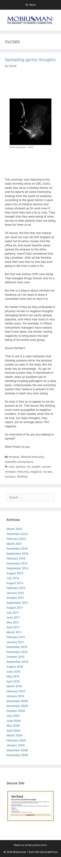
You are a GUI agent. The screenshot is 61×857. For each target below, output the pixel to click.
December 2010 (17, 647)
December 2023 (17, 534)
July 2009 (13, 715)
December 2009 (17, 701)
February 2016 (16, 558)
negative (36, 471)
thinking (22, 476)
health (36, 466)
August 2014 (15, 573)
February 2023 (16, 538)
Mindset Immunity (32, 456)
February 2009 (16, 740)
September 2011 (17, 602)
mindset (14, 456)
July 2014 (13, 578)
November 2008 (17, 755)
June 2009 (14, 720)
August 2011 (15, 607)
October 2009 (16, 711)
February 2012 (16, 588)
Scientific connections (19, 461)
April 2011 (13, 627)
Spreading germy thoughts (30, 59)
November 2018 (17, 548)
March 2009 (14, 735)
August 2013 (15, 583)
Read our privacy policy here (30, 845)
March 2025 (14, 529)
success (10, 476)
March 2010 (14, 686)
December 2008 (17, 750)
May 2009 (13, 725)
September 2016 (17, 553)
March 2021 (14, 543)
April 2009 (13, 730)
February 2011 (16, 637)
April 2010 (13, 681)
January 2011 (15, 642)
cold (11, 466)
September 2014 (17, 568)
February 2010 (16, 691)
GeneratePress (49, 851)
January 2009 (16, 745)
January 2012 (15, 593)
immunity (23, 471)
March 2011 (14, 632)
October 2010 (15, 656)
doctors (21, 466)
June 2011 (13, 617)
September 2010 (17, 661)
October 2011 (15, 597)
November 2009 (17, 706)
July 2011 (13, 612)
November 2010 (17, 652)
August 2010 (15, 666)
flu (29, 466)
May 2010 (13, 676)
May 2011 (13, 622)
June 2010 (13, 671)
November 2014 (17, 563)
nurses (47, 471)
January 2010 (15, 696)
